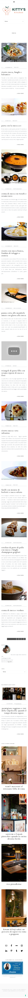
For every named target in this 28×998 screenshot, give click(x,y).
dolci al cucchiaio (17, 308)
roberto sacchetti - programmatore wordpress (23, 997)
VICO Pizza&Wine (14, 884)
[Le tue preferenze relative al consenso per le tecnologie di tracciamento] (25, 995)
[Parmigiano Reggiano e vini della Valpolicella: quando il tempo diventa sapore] (14, 694)
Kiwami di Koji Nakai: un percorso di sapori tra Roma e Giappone (14, 931)
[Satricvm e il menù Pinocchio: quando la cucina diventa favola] (14, 813)
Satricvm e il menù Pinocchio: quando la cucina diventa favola (14, 836)
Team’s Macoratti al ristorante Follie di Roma (14, 787)
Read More (21, 93)
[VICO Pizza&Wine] (14, 863)
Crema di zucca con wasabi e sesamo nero (13, 195)
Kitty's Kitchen (14, 10)
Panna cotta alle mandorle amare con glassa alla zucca (13, 314)
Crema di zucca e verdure (12, 610)
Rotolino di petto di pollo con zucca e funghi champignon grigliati (12, 549)
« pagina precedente (12, 639)
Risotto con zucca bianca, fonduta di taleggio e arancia (12, 253)
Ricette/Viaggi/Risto (17, 188)
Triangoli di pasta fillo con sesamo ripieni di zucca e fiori (13, 373)
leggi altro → (10, 661)
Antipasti (15, 365)
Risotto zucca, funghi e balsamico (11, 73)
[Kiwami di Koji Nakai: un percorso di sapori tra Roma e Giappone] (14, 908)
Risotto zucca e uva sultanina (9, 431)
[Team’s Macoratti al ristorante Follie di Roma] (14, 765)
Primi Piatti (16, 67)
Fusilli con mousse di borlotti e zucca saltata (11, 491)
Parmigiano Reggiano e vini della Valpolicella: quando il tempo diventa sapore (14, 710)
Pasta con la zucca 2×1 (11, 125)
